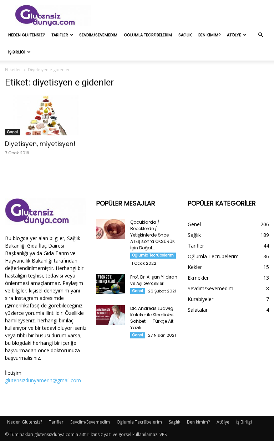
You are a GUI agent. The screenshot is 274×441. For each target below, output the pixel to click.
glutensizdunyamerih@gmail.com (43, 380)
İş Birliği (16, 52)
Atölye (234, 35)
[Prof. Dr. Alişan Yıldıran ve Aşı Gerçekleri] (110, 284)
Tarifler (59, 35)
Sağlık (185, 35)
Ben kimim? (209, 35)
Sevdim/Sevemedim (98, 35)
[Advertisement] (185, 15)
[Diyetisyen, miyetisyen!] (45, 115)
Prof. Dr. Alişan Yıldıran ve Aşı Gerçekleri (153, 280)
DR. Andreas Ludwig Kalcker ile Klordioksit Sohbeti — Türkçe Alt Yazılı (152, 318)
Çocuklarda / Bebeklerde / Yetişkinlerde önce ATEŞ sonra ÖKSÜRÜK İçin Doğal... (152, 235)
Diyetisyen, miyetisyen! (40, 144)
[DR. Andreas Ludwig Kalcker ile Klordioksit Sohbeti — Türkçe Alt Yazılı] (110, 315)
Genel (12, 132)
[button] (260, 35)
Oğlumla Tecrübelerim (148, 35)
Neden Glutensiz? (26, 35)
